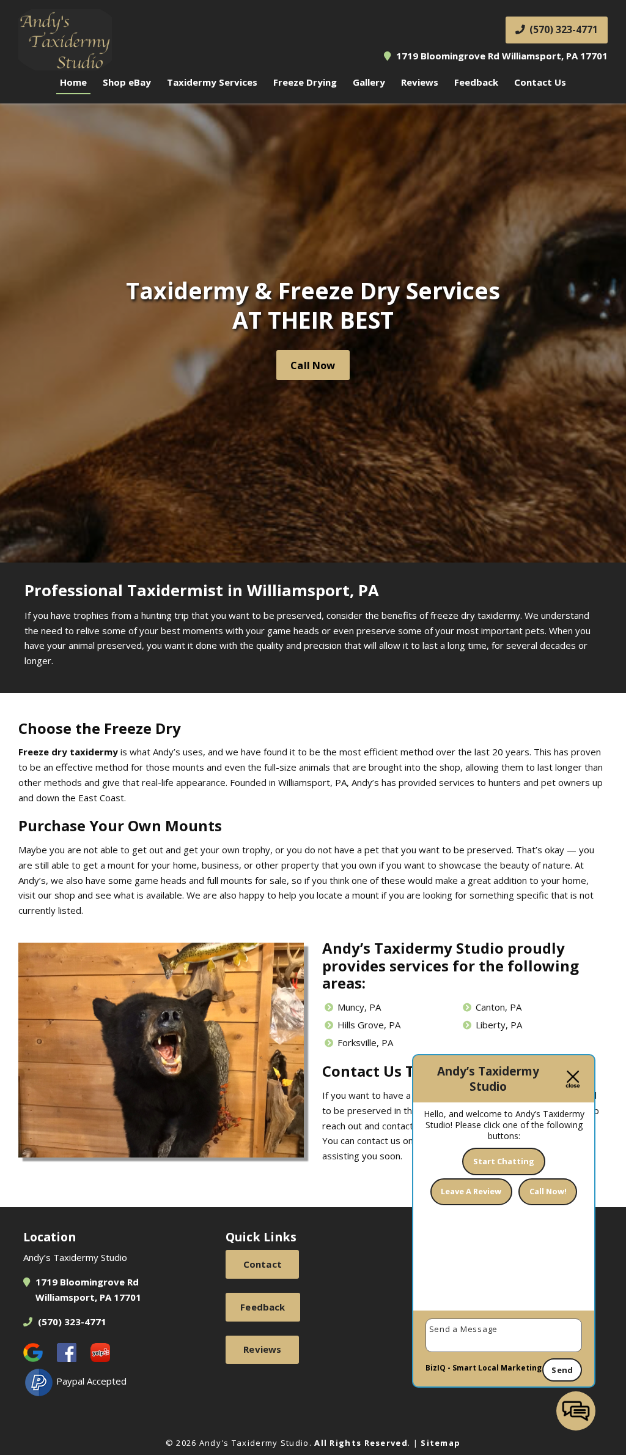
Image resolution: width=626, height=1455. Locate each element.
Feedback (476, 82)
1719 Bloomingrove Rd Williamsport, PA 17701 (501, 56)
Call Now (312, 365)
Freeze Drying (305, 82)
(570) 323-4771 (562, 29)
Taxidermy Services (212, 82)
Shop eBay (127, 82)
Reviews (419, 82)
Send (562, 1369)
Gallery (369, 82)
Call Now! (548, 1191)
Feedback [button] (262, 1307)
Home (73, 82)
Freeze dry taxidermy (68, 752)
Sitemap (440, 1442)
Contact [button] (262, 1264)
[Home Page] (161, 39)
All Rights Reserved (361, 1442)
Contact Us (540, 82)
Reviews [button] (262, 1349)
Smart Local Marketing (497, 1368)
